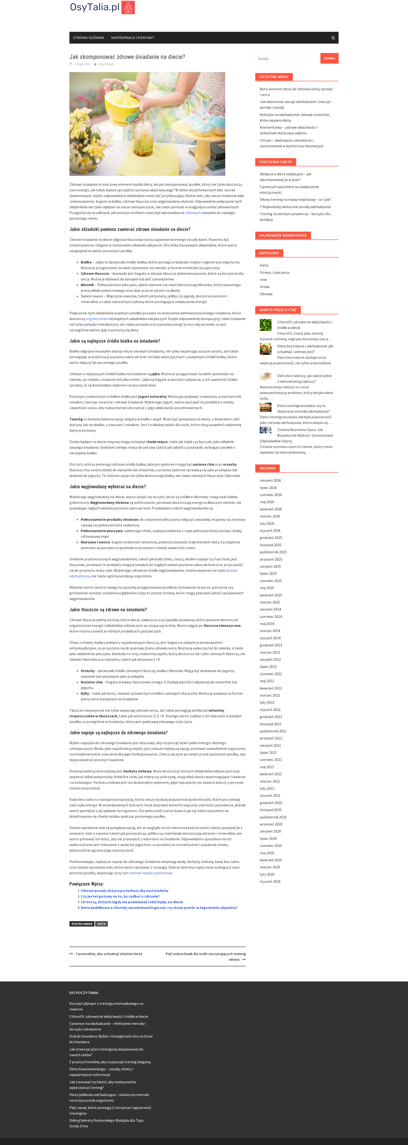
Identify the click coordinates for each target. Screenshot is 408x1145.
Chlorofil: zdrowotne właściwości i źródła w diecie (108, 1016)
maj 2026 (267, 501)
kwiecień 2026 (271, 509)
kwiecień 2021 (271, 774)
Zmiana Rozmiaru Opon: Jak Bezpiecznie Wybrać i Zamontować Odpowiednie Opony (296, 435)
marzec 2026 (270, 516)
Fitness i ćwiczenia (274, 272)
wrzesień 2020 (271, 824)
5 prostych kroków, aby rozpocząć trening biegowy (110, 1061)
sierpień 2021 (270, 745)
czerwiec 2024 (271, 616)
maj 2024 (267, 623)
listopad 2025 (270, 544)
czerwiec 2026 (271, 494)
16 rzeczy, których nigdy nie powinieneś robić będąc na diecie (132, 901)
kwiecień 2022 (271, 688)
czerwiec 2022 (271, 673)
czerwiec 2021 (271, 759)
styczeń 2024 (270, 638)
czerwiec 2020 (271, 845)
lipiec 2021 (268, 752)
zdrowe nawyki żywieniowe (151, 872)
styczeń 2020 (270, 881)
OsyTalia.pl (106, 64)
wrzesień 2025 (271, 559)
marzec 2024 (270, 630)
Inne (263, 279)
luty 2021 (267, 788)
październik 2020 (273, 817)
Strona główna (88, 38)
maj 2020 (267, 852)
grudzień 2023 (271, 645)
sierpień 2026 (270, 480)
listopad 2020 (270, 809)
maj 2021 (267, 766)
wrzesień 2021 (271, 738)
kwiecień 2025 (271, 595)
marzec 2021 (270, 781)
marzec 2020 (270, 867)
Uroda (264, 286)
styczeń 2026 (270, 530)
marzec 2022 (270, 695)
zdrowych (193, 212)
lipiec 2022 (268, 666)
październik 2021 (273, 731)
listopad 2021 (270, 724)
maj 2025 (267, 587)
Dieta (102, 924)
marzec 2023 (270, 652)
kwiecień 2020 (271, 860)
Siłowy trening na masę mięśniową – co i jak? (295, 199)
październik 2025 (273, 552)
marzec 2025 (270, 602)
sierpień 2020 (270, 831)
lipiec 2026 (268, 487)
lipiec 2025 (268, 573)
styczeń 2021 (270, 795)
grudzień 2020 (271, 802)
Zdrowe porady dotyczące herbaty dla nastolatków (124, 890)
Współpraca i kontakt (132, 38)
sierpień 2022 (270, 659)
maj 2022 (267, 680)
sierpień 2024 (270, 609)
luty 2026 (267, 523)
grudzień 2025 (271, 537)
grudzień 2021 (271, 716)
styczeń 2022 (270, 709)
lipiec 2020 (268, 838)
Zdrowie (266, 293)
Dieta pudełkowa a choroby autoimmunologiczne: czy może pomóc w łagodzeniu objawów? (159, 907)
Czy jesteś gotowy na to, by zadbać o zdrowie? (120, 896)
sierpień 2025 (270, 566)
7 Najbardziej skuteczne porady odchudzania (295, 206)
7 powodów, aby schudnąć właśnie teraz (109, 953)
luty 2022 (267, 702)
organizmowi (96, 318)
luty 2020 (267, 874)
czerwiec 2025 (271, 580)
